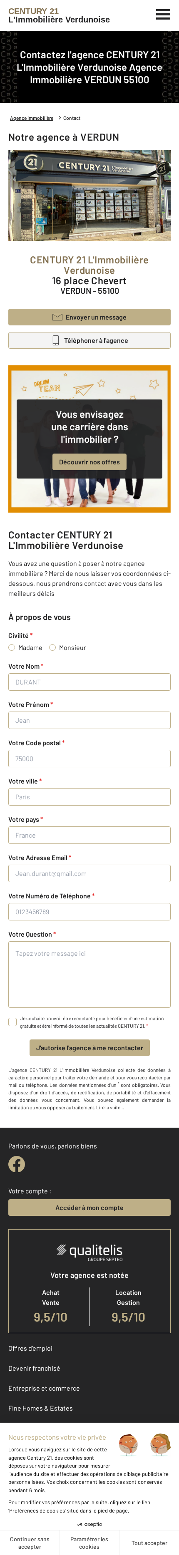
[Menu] (163, 13)
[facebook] (16, 1164)
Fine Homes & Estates (40, 1408)
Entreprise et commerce (44, 1388)
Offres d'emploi (30, 1348)
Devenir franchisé (34, 1368)
